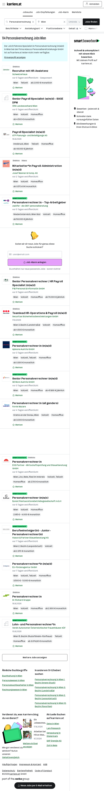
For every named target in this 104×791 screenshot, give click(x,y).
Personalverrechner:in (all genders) (35, 403)
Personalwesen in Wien (13, 680)
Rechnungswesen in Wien (14, 689)
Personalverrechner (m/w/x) (30, 497)
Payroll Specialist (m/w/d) (28, 132)
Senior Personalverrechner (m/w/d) (35, 378)
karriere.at (57, 718)
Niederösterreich (22, 214)
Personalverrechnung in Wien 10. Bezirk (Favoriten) (50, 705)
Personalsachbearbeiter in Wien (18, 685)
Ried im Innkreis (37, 477)
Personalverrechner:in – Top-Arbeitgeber (39, 202)
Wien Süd (35, 214)
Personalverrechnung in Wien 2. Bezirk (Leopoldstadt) (50, 697)
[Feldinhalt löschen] (33, 21)
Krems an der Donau (23, 415)
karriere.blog (30, 714)
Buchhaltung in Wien (12, 676)
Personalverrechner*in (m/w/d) (32, 563)
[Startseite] (15, 4)
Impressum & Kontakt (30, 764)
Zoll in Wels (52, 745)
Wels (26, 477)
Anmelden (94, 4)
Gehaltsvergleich (10, 757)
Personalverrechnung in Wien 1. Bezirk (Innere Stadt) (50, 681)
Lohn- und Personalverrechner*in (34, 624)
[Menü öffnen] (4, 4)
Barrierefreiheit (25, 770)
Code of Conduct (43, 770)
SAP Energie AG (54, 740)
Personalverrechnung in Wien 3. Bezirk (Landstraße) (50, 689)
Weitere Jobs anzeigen (35, 657)
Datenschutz (8, 770)
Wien (43, 38)
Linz (21, 477)
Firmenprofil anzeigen (15, 57)
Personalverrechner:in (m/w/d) (31, 345)
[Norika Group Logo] (15, 779)
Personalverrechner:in (27, 461)
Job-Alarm (63, 12)
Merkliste (76, 12)
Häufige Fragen (9, 764)
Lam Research (54, 728)
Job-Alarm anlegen (36, 262)
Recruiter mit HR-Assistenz (30, 70)
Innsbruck (18, 144)
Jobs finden (91, 22)
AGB (45, 764)
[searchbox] (35, 254)
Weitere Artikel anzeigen (30, 745)
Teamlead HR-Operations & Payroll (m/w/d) (39, 313)
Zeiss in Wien (53, 723)
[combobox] (19, 21)
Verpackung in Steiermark (54, 734)
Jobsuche (28, 12)
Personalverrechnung (19, 38)
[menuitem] (15, 29)
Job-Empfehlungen (45, 12)
